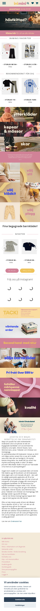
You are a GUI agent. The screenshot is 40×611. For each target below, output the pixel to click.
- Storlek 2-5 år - (30, 64)
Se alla (12, 270)
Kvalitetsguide (7, 564)
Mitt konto (5, 542)
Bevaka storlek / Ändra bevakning (14, 552)
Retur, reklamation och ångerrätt (13, 547)
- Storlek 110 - (10, 100)
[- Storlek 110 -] (10, 86)
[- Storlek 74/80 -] (30, 86)
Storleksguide (6, 567)
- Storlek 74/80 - (30, 100)
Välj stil (27, 270)
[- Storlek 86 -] (10, 246)
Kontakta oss (6, 557)
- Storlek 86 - (11, 260)
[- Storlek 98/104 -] (10, 51)
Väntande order (7, 549)
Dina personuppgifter (9, 569)
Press (4, 572)
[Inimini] (20, 3)
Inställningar (20, 605)
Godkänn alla (20, 599)
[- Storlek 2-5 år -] (30, 51)
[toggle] (5, 3)
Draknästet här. (16, 521)
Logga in (5, 574)
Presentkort (6, 562)
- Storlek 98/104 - (10, 64)
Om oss (4, 544)
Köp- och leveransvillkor (10, 559)
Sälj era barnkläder (8, 554)
